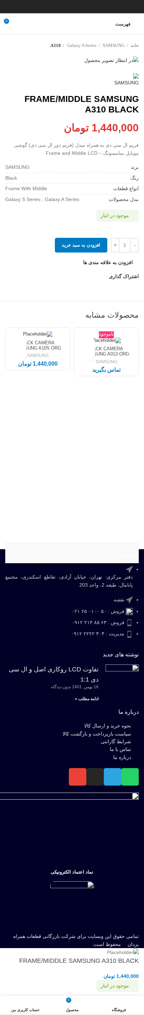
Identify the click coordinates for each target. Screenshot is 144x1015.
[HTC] (103, 553)
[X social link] (94, 6)
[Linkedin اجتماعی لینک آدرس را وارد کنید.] (66, 6)
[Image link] (72, 904)
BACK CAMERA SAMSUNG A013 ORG (106, 351)
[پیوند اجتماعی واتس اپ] (57, 6)
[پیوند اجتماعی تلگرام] (48, 6)
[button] (20, 355)
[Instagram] (95, 777)
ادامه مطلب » (87, 698)
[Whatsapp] (130, 777)
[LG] (40, 553)
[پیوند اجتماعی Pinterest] (75, 6)
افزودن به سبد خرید (81, 245)
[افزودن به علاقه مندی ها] (89, 343)
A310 (55, 45)
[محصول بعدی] (8, 45)
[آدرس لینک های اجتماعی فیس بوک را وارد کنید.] (103, 6)
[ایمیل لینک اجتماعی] (84, 6)
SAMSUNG (113, 45)
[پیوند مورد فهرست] (72, 605)
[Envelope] (77, 777)
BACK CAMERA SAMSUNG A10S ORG (37, 345)
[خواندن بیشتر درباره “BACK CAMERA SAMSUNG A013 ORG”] (89, 355)
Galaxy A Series (81, 45)
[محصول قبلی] (22, 45)
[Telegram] (112, 777)
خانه (134, 45)
